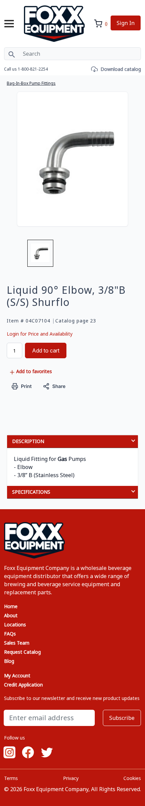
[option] (40, 256)
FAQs (10, 633)
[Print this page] (22, 386)
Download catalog (120, 69)
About (11, 615)
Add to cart (45, 350)
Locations (15, 624)
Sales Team (16, 643)
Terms (11, 778)
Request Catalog (22, 652)
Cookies (132, 778)
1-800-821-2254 (33, 69)
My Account (17, 675)
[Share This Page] (54, 386)
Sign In (126, 23)
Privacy (71, 778)
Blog (9, 661)
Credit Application (23, 684)
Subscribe (122, 718)
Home (11, 606)
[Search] (11, 53)
